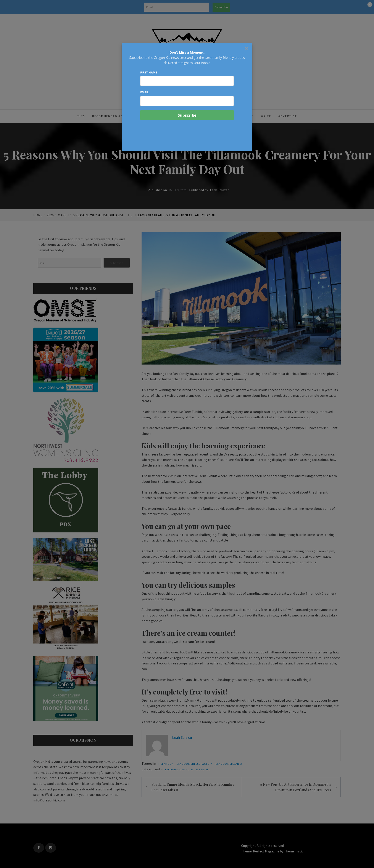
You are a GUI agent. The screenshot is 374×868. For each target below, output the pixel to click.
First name (148, 72)
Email (144, 92)
